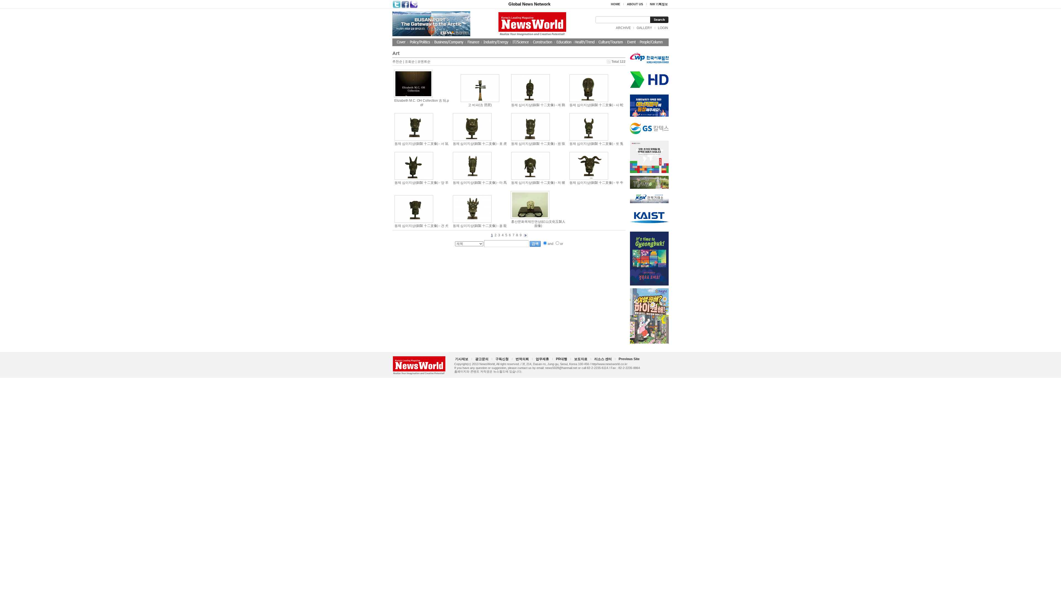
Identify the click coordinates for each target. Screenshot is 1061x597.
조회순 (410, 62)
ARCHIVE (623, 28)
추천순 (397, 62)
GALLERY (644, 28)
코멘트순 (423, 62)
